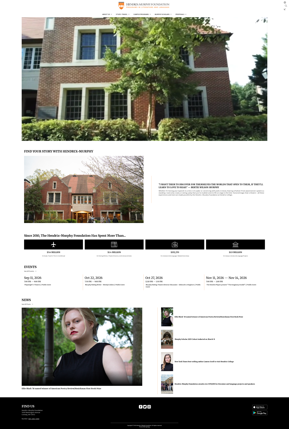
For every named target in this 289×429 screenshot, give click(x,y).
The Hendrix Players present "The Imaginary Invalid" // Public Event (232, 285)
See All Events (29, 271)
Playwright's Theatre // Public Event (38, 285)
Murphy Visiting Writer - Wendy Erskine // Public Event (105, 285)
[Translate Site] (285, 2)
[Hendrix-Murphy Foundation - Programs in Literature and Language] (145, 6)
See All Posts (26, 304)
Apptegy (147, 426)
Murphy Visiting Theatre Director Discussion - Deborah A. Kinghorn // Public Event (173, 286)
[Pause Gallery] (35, 138)
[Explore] (285, 9)
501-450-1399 (33, 419)
